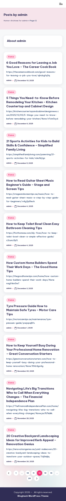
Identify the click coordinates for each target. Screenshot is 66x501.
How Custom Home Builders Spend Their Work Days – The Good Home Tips (32, 267)
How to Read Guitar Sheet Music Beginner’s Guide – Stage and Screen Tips (30, 185)
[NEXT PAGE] (36, 478)
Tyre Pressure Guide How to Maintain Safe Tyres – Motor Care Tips (31, 310)
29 (29, 478)
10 (28, 473)
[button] (9, 473)
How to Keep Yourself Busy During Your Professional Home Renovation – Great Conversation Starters (32, 350)
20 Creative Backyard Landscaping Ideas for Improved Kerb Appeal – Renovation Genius (32, 440)
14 (51, 473)
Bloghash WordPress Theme (33, 496)
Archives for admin (19, 21)
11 (33, 473)
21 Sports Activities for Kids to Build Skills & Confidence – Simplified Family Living (32, 145)
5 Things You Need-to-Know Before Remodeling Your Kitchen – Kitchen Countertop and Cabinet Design (32, 102)
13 (45, 473)
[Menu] (60, 4)
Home (6, 21)
